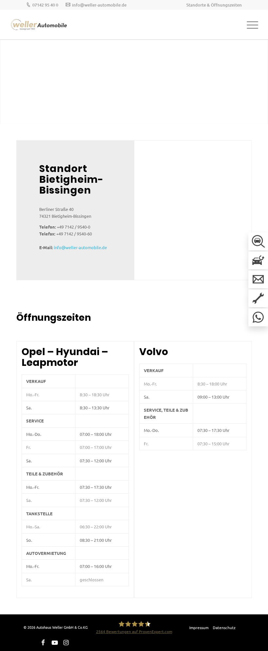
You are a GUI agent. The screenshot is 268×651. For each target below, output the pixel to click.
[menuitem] (212, 5)
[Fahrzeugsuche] (258, 241)
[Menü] (249, 24)
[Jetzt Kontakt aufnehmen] (258, 279)
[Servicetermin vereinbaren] (258, 298)
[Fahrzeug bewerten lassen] (258, 260)
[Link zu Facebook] (43, 642)
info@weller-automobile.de (99, 5)
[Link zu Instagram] (66, 642)
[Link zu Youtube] (54, 642)
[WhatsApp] (258, 317)
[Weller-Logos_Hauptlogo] (39, 24)
